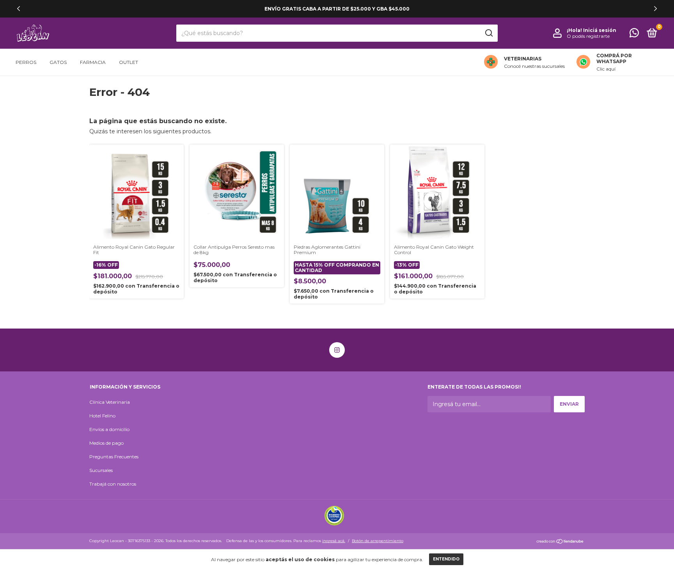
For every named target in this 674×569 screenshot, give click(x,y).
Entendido (446, 559)
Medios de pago (106, 443)
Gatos (58, 62)
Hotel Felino (102, 416)
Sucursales (101, 470)
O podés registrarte (588, 36)
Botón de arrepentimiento (377, 540)
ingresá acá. (333, 540)
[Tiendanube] (560, 541)
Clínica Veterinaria (109, 402)
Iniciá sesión (599, 30)
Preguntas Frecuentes (113, 456)
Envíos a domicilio (109, 429)
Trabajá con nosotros (112, 484)
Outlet (128, 62)
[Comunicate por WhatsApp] (634, 34)
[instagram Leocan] (337, 350)
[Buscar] (488, 33)
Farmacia (93, 62)
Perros (26, 62)
